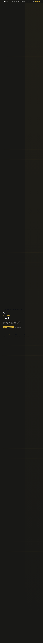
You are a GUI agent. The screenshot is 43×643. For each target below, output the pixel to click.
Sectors (28, 1)
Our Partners (23, 1)
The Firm (17, 1)
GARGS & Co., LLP (7, 1)
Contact (32, 1)
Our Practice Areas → (18, 327)
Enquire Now (37, 1)
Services (13, 1)
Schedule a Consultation (8, 327)
